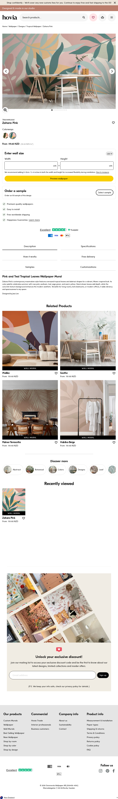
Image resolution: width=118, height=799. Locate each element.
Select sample (104, 192)
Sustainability (65, 724)
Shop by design (10, 749)
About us (63, 720)
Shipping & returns (95, 728)
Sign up (102, 675)
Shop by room (10, 741)
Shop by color (9, 745)
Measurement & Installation (100, 720)
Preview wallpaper (59, 178)
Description (30, 246)
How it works (30, 256)
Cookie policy (93, 745)
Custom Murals (10, 720)
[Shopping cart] (102, 17)
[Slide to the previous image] (6, 71)
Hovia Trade (37, 720)
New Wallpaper (10, 737)
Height (86, 162)
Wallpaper (13, 26)
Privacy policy (93, 737)
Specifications (88, 246)
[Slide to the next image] (112, 71)
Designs (22, 26)
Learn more (34, 219)
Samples (29, 266)
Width (30, 162)
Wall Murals (8, 728)
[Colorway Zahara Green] (5, 135)
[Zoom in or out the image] (5, 110)
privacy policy (71, 686)
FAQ (89, 749)
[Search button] (83, 17)
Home (4, 26)
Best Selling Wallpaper (13, 733)
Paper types (92, 724)
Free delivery (88, 256)
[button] (93, 17)
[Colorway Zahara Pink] (12, 135)
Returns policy (93, 741)
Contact (62, 728)
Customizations (88, 266)
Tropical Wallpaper (33, 26)
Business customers (40, 728)
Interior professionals (41, 724)
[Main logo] (10, 17)
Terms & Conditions (96, 733)
